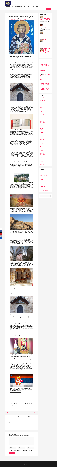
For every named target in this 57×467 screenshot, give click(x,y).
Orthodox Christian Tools (27, 8)
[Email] (1, 236)
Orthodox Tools (42, 178)
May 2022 (41, 128)
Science (41, 185)
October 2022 (42, 125)
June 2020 (41, 147)
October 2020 (42, 143)
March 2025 (42, 108)
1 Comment (11, 19)
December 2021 (42, 132)
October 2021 (42, 135)
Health (41, 171)
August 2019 (42, 160)
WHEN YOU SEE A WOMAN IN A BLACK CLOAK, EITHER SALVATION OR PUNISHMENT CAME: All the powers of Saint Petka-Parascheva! (45, 83)
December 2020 (42, 140)
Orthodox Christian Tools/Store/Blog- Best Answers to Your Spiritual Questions (23, 6)
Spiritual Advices (42, 186)
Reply (33, 426)
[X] (1, 233)
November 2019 (42, 156)
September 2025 (42, 100)
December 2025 (42, 99)
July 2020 (41, 146)
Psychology (41, 183)
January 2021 (42, 139)
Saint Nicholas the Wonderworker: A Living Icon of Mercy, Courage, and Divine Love (45, 41)
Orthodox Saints (15, 19)
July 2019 (41, 161)
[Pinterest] (1, 234)
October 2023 (42, 114)
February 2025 (42, 110)
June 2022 (41, 126)
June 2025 (41, 104)
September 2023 (42, 115)
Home (10, 8)
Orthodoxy (41, 179)
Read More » (42, 22)
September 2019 (42, 158)
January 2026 (42, 97)
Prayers (41, 182)
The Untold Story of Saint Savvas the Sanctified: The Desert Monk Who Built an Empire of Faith (45, 50)
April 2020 (41, 149)
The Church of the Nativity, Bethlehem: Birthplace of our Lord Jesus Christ (45, 72)
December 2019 (42, 154)
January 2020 (42, 153)
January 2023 (42, 121)
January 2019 (42, 164)
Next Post (36, 412)
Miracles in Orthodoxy (19, 8)
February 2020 (42, 151)
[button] (48, 9)
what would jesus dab (43, 70)
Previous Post (7, 412)
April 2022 (41, 129)
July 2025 (41, 103)
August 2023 (42, 117)
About (43, 8)
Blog (13, 8)
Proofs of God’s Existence (36, 8)
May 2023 (41, 118)
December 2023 (42, 111)
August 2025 (42, 101)
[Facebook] (1, 231)
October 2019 (42, 157)
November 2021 (42, 133)
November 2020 (42, 142)
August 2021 (42, 136)
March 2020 (42, 150)
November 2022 (42, 124)
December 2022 (42, 122)
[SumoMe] (1, 238)
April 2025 (41, 107)
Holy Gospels (42, 172)
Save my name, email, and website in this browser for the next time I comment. (21, 450)
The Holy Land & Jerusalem (22, 19)
